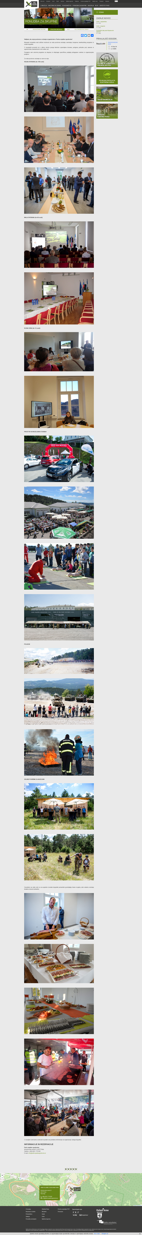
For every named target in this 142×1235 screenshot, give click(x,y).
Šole (68, 29)
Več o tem (97, 1233)
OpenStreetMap (139, 1205)
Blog (96, 5)
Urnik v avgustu (100, 26)
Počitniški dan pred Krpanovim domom (105, 31)
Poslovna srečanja (56, 29)
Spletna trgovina (69, 1)
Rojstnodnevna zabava (81, 29)
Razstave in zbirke (54, 5)
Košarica (77, 1)
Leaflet (135, 1205)
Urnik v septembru (101, 21)
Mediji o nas (95, 1)
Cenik (57, 1)
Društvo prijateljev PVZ (85, 1)
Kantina (62, 1)
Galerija (91, 5)
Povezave (101, 1)
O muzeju (44, 5)
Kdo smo (42, 1)
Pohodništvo (66, 5)
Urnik (53, 1)
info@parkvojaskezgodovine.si (50, 1198)
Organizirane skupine (39, 29)
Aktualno (48, 1)
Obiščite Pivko (104, 5)
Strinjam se (105, 1233)
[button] (76, 1189)
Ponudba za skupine (79, 5)
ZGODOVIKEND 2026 (113, 43)
